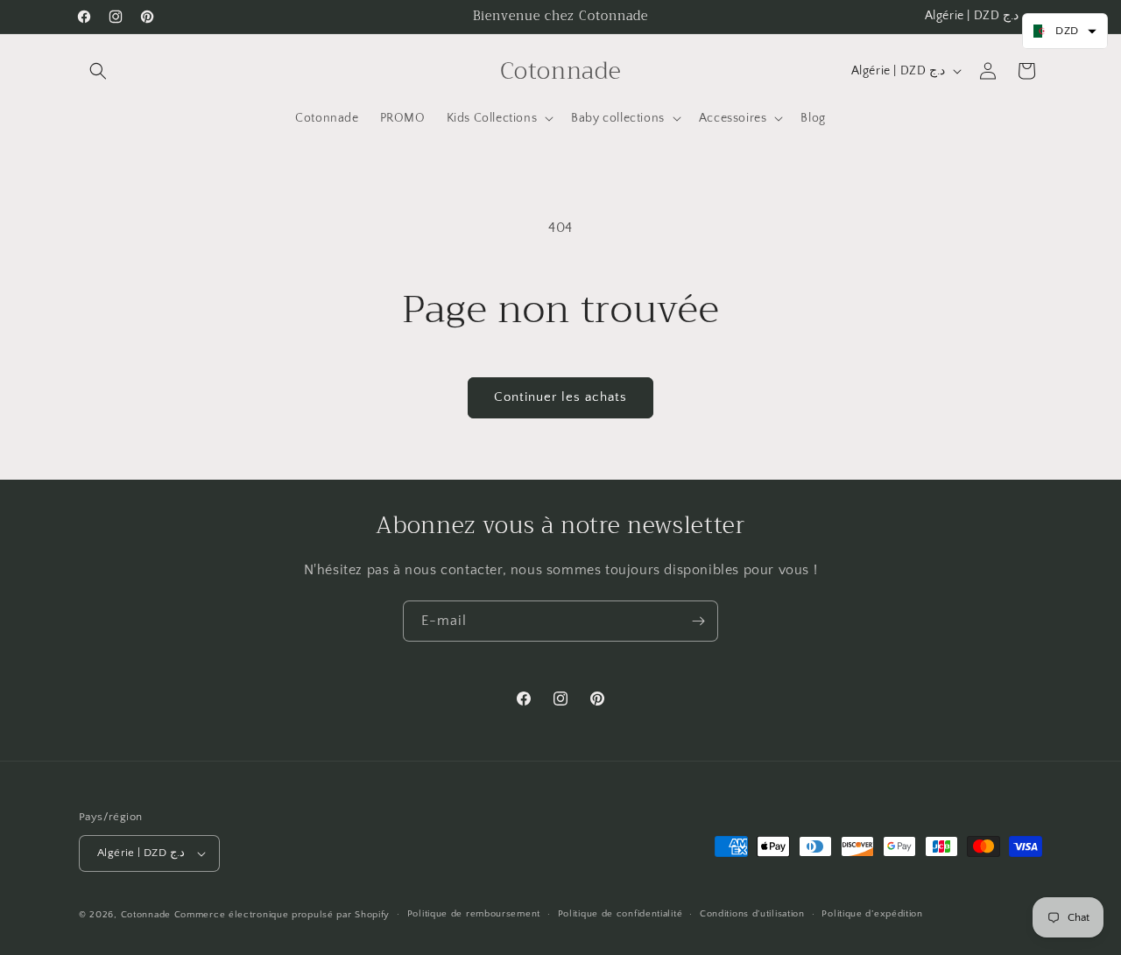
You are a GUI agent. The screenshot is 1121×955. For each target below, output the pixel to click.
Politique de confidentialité (620, 914)
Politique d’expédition (871, 914)
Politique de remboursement (473, 914)
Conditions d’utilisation (752, 914)
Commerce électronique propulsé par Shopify (282, 914)
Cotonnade (146, 914)
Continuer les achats (560, 397)
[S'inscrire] (698, 621)
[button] (98, 71)
